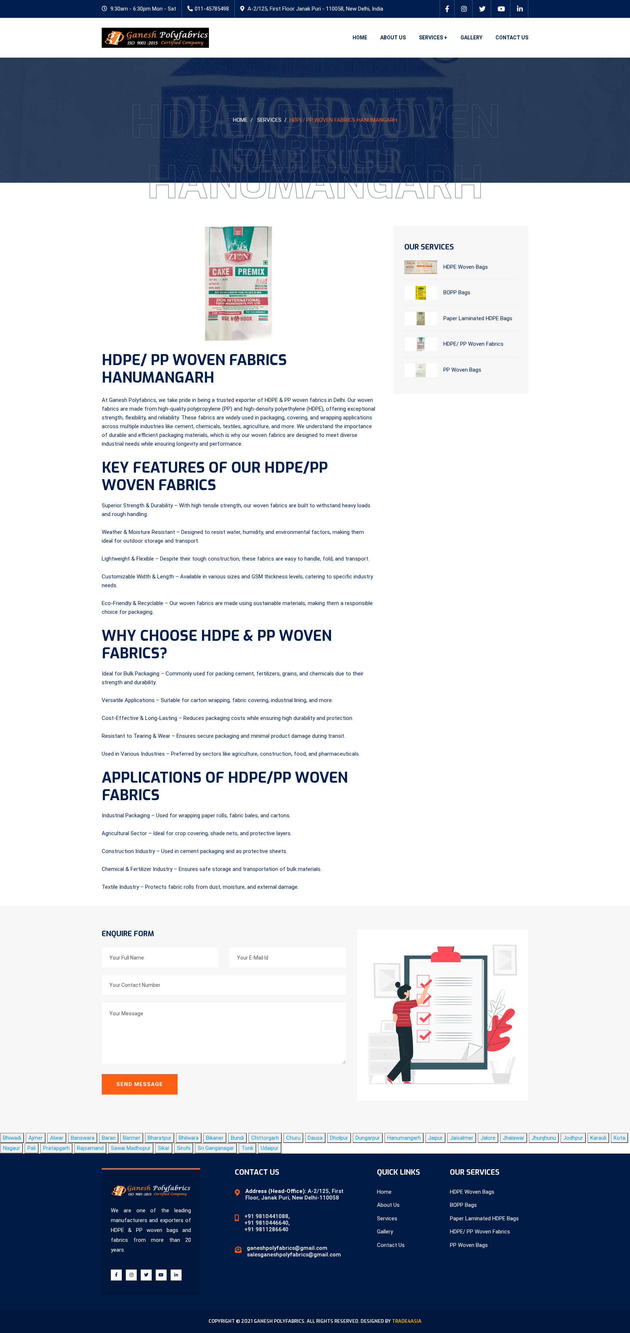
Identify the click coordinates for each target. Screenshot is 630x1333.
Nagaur (11, 1148)
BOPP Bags (456, 292)
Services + (433, 37)
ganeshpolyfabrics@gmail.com (287, 1248)
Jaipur (435, 1138)
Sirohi (183, 1148)
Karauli (598, 1138)
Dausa (315, 1138)
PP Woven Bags (462, 370)
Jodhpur (573, 1138)
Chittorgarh (265, 1138)
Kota (619, 1138)
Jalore (488, 1138)
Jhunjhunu (544, 1138)
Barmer (131, 1138)
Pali (31, 1148)
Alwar (56, 1138)
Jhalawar (513, 1138)
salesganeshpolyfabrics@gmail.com (294, 1254)
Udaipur (270, 1148)
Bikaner (214, 1138)
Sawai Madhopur (131, 1148)
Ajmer (35, 1138)
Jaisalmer (461, 1138)
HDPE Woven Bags (465, 266)
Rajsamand (90, 1148)
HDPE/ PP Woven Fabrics (473, 344)
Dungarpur (367, 1138)
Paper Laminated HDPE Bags (477, 318)
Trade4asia (406, 1321)
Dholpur (339, 1138)
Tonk (247, 1148)
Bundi (237, 1138)
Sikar (164, 1148)
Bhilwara (189, 1138)
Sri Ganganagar (216, 1148)
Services (269, 120)
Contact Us (511, 37)
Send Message (139, 1084)
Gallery (471, 37)
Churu (293, 1138)
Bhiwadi (12, 1138)
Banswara (82, 1138)
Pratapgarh (56, 1148)
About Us (393, 37)
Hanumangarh (404, 1138)
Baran (109, 1138)
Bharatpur (159, 1138)
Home (360, 37)
